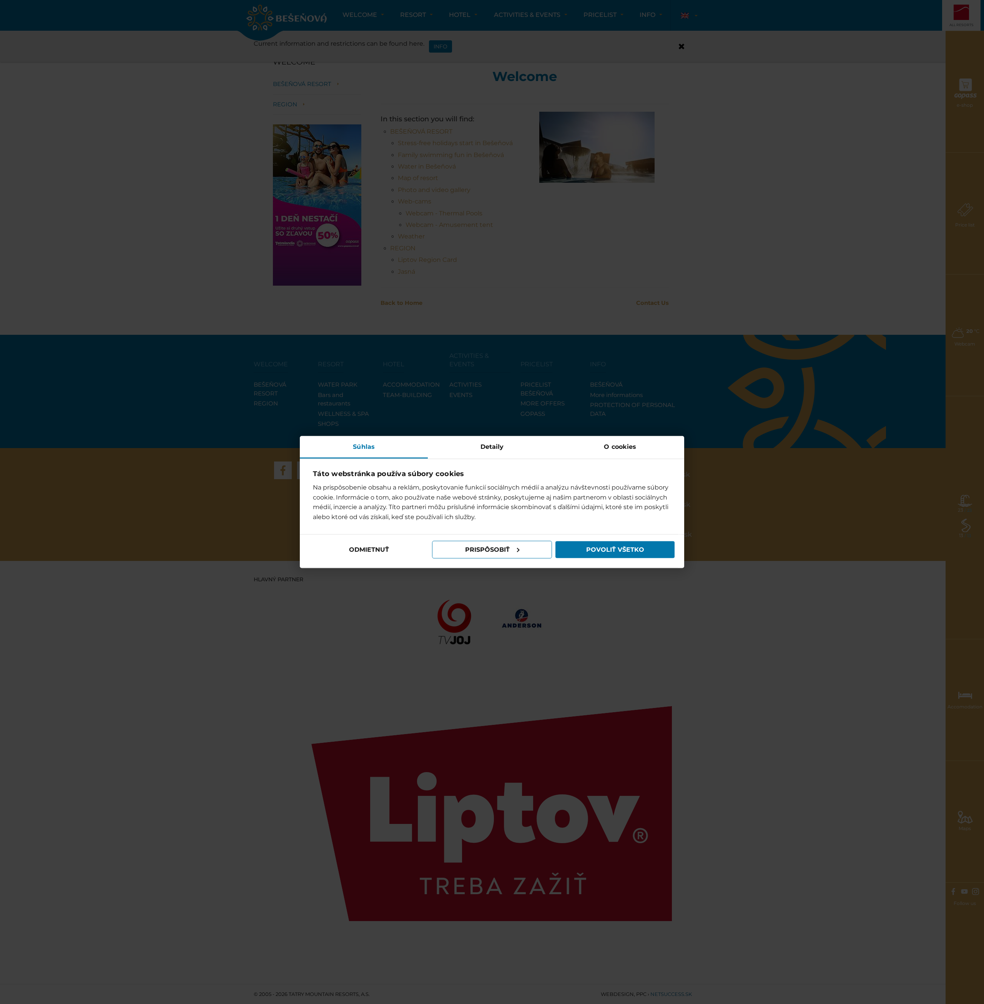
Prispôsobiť (487, 549)
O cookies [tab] (620, 446)
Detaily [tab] (492, 446)
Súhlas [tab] (364, 446)
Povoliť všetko (615, 549)
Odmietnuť (369, 549)
